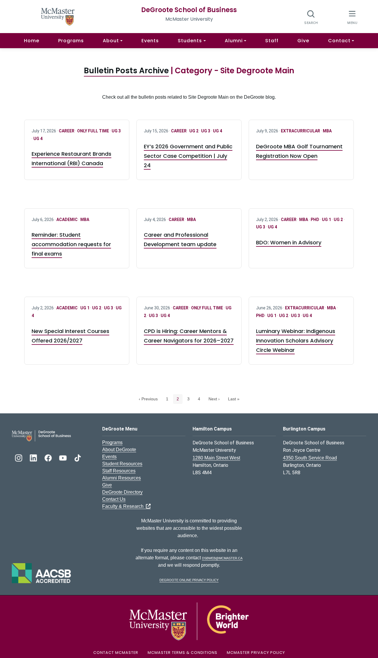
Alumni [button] (234, 40)
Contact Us (114, 499)
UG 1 (327, 219)
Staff (271, 40)
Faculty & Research (124, 506)
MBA (327, 131)
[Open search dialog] (311, 17)
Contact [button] (339, 40)
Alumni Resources (121, 477)
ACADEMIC (67, 219)
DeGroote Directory (122, 492)
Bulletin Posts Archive (126, 70)
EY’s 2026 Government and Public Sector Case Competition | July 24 (188, 156)
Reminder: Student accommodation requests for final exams (71, 244)
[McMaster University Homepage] (58, 16)
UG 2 (194, 131)
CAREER (67, 131)
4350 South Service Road (310, 457)
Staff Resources (119, 470)
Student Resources (122, 463)
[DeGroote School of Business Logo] (41, 435)
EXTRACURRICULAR (301, 131)
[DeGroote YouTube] (63, 457)
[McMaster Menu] (352, 17)
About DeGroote (119, 449)
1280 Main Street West (216, 457)
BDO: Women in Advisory (288, 242)
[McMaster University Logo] (189, 621)
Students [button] (190, 40)
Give (303, 40)
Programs (71, 40)
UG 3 (116, 131)
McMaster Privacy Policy (256, 652)
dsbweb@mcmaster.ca (222, 557)
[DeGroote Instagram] (19, 457)
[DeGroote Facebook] (48, 457)
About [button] (111, 40)
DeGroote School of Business (189, 9)
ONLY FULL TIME (93, 131)
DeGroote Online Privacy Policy (189, 579)
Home (31, 40)
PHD (315, 219)
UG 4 (38, 138)
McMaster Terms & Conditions (182, 652)
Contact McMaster (115, 652)
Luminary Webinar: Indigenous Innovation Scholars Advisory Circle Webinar (295, 340)
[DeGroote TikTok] (77, 457)
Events (150, 40)
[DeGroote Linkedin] (34, 457)
